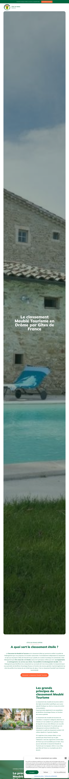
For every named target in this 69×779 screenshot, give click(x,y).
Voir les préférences (60, 772)
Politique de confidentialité (51, 776)
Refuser (46, 772)
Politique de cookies (39, 776)
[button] (65, 758)
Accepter (32, 772)
